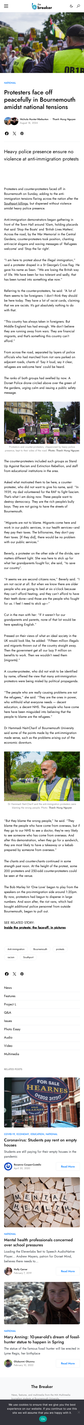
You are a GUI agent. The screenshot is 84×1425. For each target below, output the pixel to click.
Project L (10, 1004)
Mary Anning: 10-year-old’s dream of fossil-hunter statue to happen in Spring (42, 1339)
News (8, 987)
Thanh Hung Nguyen (64, 119)
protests (60, 949)
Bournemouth (40, 949)
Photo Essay (12, 1029)
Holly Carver (20, 1269)
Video (8, 1045)
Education (37, 1134)
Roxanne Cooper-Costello (27, 1164)
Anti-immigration (16, 949)
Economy (23, 1134)
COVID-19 (9, 1134)
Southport (28, 957)
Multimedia (11, 1054)
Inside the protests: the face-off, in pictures (35, 927)
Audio (8, 1037)
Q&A (7, 1012)
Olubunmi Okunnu (24, 1361)
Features (9, 996)
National (10, 83)
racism (11, 957)
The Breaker (42, 1387)
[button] (6, 6)
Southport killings (16, 203)
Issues (8, 1021)
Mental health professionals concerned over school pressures (38, 1242)
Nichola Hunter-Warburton (34, 119)
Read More (68, 1166)
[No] (79, 1412)
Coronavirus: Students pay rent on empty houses (40, 1143)
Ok (43, 1419)
